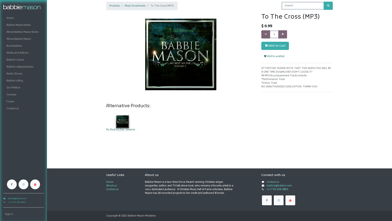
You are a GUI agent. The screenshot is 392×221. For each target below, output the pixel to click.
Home (109, 182)
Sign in (9, 214)
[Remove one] (265, 34)
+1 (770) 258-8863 (277, 189)
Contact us (112, 189)
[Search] (328, 6)
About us (111, 185)
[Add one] (282, 34)
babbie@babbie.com (279, 185)
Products (114, 6)
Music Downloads (135, 6)
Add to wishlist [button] (275, 56)
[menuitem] (23, 18)
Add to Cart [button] (276, 46)
